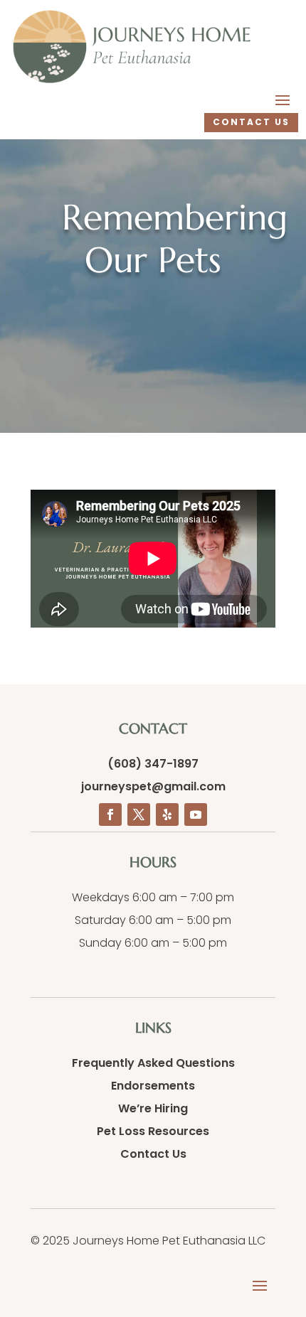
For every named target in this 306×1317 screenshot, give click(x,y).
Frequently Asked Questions (153, 1063)
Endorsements (153, 1085)
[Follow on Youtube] (195, 814)
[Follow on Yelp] (167, 814)
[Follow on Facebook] (110, 814)
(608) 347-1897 (153, 764)
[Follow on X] (138, 814)
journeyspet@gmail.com (153, 786)
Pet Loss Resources (153, 1131)
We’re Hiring (153, 1108)
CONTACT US (251, 122)
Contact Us (153, 1154)
